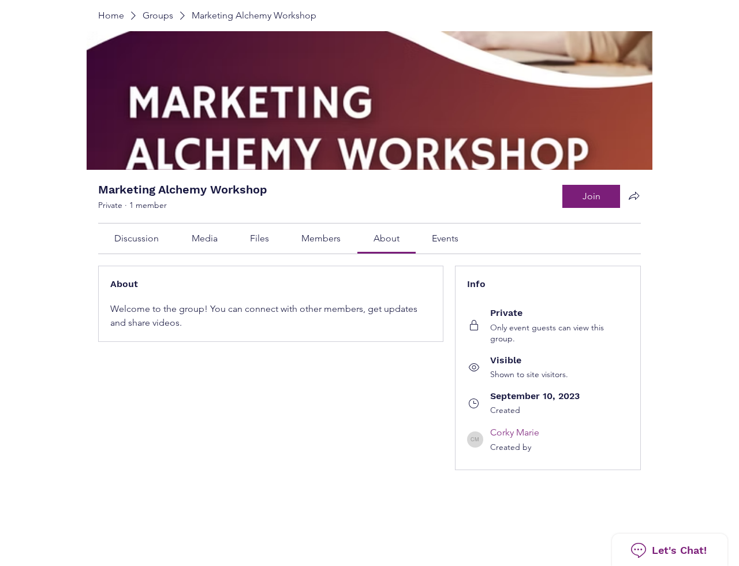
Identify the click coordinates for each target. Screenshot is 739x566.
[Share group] (634, 196)
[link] (136, 238)
